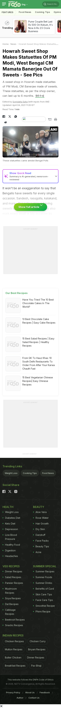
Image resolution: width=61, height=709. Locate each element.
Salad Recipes (13, 577)
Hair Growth (42, 523)
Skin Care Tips (44, 594)
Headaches (11, 556)
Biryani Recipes (36, 649)
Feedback (45, 692)
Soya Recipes (13, 598)
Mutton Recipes (13, 649)
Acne (38, 552)
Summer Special (44, 566)
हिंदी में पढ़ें (40, 95)
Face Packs (42, 540)
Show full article (29, 207)
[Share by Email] (50, 119)
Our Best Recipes (16, 293)
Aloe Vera (41, 512)
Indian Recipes (13, 635)
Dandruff (40, 534)
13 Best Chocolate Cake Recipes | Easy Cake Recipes (38, 321)
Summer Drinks (44, 582)
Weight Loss (11, 473)
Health (8, 507)
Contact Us (33, 697)
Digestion (10, 550)
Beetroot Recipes (15, 619)
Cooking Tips (30, 473)
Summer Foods (44, 577)
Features (7, 12)
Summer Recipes (45, 571)
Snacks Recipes (14, 625)
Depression (11, 529)
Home (6, 44)
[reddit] (5, 122)
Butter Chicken (13, 657)
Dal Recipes (11, 604)
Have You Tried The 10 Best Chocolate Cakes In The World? (38, 303)
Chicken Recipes (14, 641)
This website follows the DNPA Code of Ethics (30, 679)
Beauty (38, 507)
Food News (25, 12)
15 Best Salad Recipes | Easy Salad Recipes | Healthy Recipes (38, 342)
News (13, 44)
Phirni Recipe (43, 611)
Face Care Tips (44, 600)
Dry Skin (40, 529)
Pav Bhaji (36, 665)
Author (20, 697)
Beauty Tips (42, 546)
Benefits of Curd (45, 588)
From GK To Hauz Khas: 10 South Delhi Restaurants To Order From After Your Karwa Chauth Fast (38, 363)
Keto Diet (10, 523)
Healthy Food (12, 544)
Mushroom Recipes (11, 590)
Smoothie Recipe (45, 605)
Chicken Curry (38, 641)
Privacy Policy (13, 692)
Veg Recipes (11, 566)
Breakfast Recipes (15, 665)
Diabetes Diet (12, 517)
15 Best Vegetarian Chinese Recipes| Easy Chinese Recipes (37, 381)
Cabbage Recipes (10, 611)
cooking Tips (42, 12)
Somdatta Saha (20, 101)
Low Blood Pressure (11, 536)
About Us (30, 692)
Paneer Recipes (14, 582)
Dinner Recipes (13, 571)
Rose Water (42, 517)
